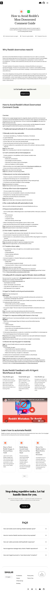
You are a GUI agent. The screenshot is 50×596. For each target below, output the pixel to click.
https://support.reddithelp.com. (34, 166)
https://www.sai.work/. (33, 363)
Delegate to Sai (25, 93)
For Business (19, 575)
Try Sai (24, 506)
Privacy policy (30, 575)
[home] (1, 2)
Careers (18, 578)
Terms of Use (30, 578)
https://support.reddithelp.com (30, 270)
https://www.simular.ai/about (19, 363)
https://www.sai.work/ (18, 281)
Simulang (18, 583)
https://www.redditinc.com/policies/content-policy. (18, 272)
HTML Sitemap (19, 580)
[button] (47, 2)
